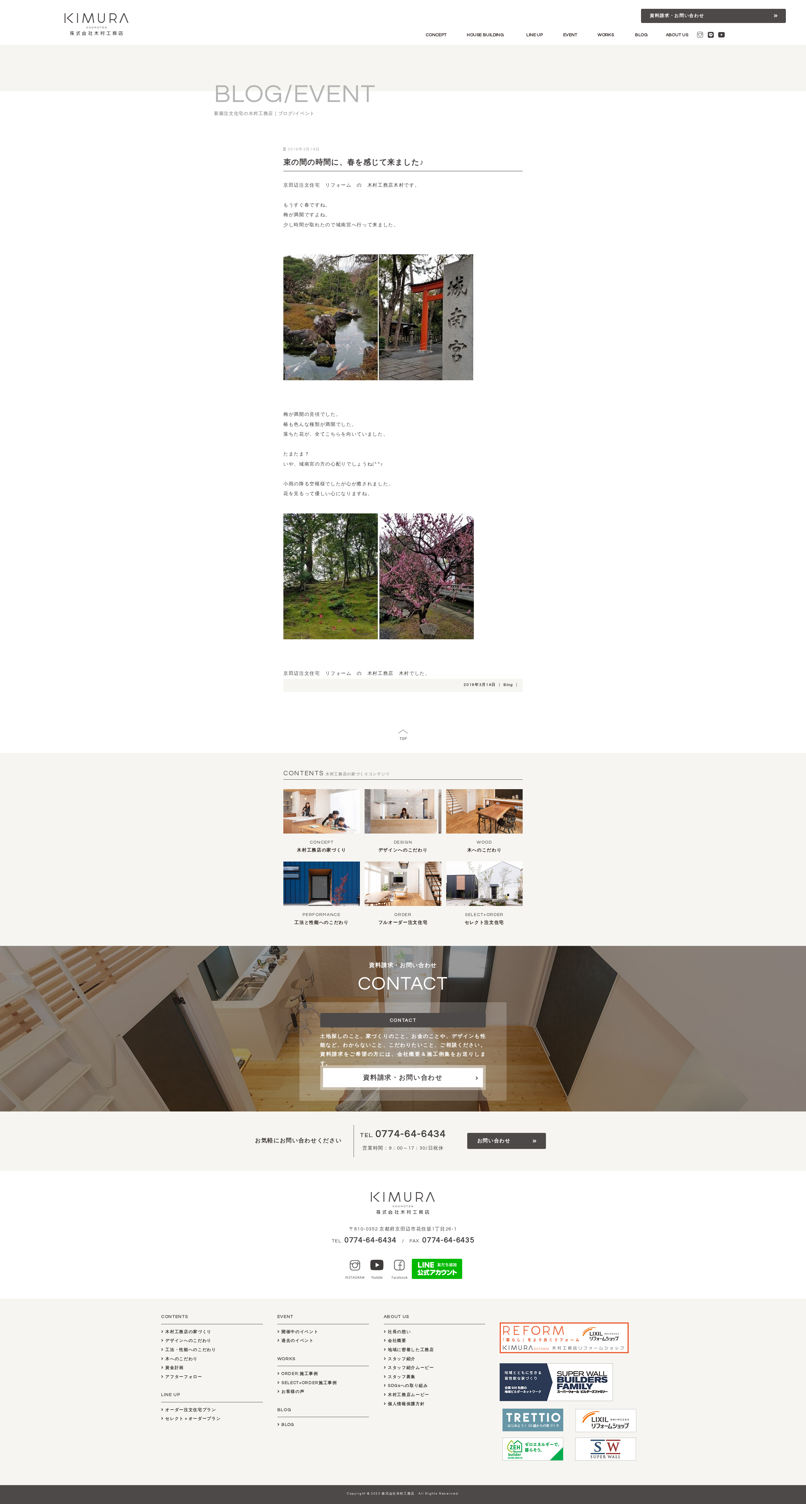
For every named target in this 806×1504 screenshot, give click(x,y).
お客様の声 (292, 1391)
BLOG (641, 35)
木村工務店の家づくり (321, 850)
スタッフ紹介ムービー (410, 1367)
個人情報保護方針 (405, 1404)
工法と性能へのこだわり (321, 922)
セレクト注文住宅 (484, 922)
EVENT (570, 35)
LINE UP (534, 35)
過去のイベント (297, 1340)
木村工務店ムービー (407, 1395)
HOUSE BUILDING (485, 35)
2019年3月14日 (480, 685)
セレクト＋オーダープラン (192, 1418)
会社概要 (396, 1340)
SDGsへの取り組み (407, 1385)
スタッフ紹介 (401, 1359)
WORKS (606, 35)
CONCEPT (436, 35)
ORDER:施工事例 (299, 1373)
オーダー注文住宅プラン (190, 1410)
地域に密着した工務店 (410, 1350)
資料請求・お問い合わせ (677, 16)
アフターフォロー (183, 1377)
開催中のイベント (299, 1332)
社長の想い (398, 1332)
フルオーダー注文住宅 (403, 922)
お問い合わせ (494, 1140)
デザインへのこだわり (403, 850)
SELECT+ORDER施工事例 (308, 1383)
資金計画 (174, 1367)
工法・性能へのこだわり (190, 1350)
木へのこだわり (484, 850)
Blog (508, 685)
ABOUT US (677, 35)
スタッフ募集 (401, 1377)
